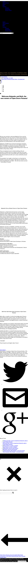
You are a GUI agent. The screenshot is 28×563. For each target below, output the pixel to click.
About (4, 4)
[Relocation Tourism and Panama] (10, 448)
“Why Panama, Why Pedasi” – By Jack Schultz (13, 451)
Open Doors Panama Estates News (9, 79)
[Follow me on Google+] (15, 436)
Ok (18, 561)
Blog (4, 5)
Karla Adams (4, 76)
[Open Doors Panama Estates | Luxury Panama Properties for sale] (11, 19)
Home (4, 1)
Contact (4, 6)
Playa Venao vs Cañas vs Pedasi (10, 446)
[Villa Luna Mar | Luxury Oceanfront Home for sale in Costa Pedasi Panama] (15, 441)
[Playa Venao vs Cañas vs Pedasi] (10, 445)
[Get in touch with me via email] (15, 410)
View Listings (6, 2)
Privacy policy (23, 561)
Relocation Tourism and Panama (10, 449)
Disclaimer (7, 9)
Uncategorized (21, 79)
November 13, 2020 (8, 78)
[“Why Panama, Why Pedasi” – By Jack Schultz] (14, 450)
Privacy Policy (8, 10)
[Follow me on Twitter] (15, 384)
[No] (26, 561)
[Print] (0, 93)
